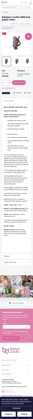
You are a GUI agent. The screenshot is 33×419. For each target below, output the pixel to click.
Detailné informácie (8, 88)
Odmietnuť (8, 414)
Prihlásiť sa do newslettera (11, 338)
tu (22, 404)
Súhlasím (24, 414)
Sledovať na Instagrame (18, 303)
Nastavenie (16, 408)
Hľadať (29, 7)
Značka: (6, 28)
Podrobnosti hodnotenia (25, 23)
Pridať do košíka (17, 82)
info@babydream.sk (10, 392)
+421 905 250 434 (9, 390)
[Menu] (30, 2)
